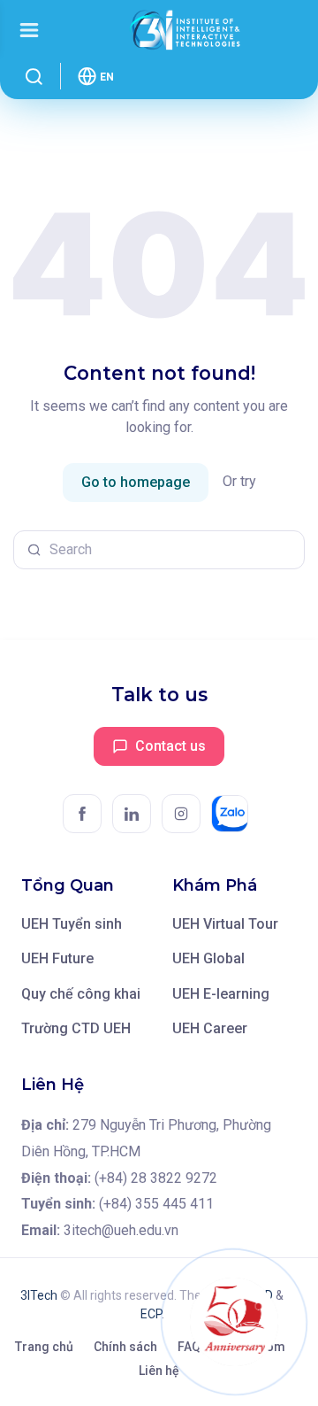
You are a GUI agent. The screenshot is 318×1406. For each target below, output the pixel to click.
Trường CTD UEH (76, 1028)
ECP (151, 1314)
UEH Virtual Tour (225, 923)
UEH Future (57, 958)
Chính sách (125, 1347)
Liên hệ (159, 1371)
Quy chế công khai (80, 993)
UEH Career (209, 1028)
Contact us (170, 746)
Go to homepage (135, 482)
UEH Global (208, 958)
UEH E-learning (220, 993)
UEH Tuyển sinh (71, 923)
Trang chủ (44, 1347)
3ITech (38, 1295)
